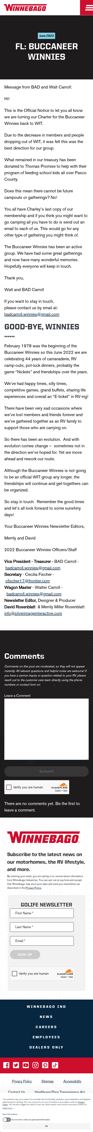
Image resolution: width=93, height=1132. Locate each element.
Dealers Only (46, 1047)
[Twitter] (16, 1066)
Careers (46, 1027)
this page (47, 684)
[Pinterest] (45, 1066)
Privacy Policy (33, 887)
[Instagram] (36, 1066)
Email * (20, 941)
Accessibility (72, 1081)
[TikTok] (55, 1066)
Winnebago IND (46, 1006)
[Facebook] (6, 1066)
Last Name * (24, 927)
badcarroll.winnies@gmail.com (31, 314)
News (46, 1016)
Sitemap (48, 1081)
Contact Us (16, 1092)
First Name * (24, 913)
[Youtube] (26, 1066)
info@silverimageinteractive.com (33, 613)
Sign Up (25, 954)
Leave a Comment (17, 696)
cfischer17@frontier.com (27, 580)
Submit (46, 771)
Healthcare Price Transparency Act (60, 1092)
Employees (47, 1037)
